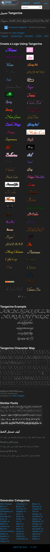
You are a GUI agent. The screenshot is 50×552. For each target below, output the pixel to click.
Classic (36, 509)
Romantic (29, 36)
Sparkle (4, 536)
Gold (20, 516)
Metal (4, 524)
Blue (3, 506)
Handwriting (16, 36)
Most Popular (6, 504)
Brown (20, 506)
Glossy (37, 514)
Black (36, 504)
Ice (18, 521)
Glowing (5, 516)
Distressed (6, 511)
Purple (36, 526)
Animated (21, 504)
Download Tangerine (17, 27)
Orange (37, 524)
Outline (5, 526)
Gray (3, 519)
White (36, 539)
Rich (46, 36)
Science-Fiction (8, 531)
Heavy (36, 519)
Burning (37, 506)
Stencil (20, 536)
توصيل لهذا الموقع (20, 547)
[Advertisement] (24, 477)
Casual (4, 509)
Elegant (4, 36)
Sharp (4, 534)
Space (36, 534)
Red (3, 529)
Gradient (37, 516)
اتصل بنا (33, 547)
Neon (20, 524)
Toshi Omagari (18, 33)
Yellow (4, 541)
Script (38, 36)
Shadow (37, 531)
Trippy (4, 539)
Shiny (20, 534)
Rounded (38, 529)
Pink (19, 526)
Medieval (38, 521)
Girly (19, 514)
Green (20, 519)
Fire (35, 511)
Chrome (21, 509)
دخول (46, 3)
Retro (20, 529)
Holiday (5, 521)
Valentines (22, 539)
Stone (36, 536)
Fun (3, 514)
